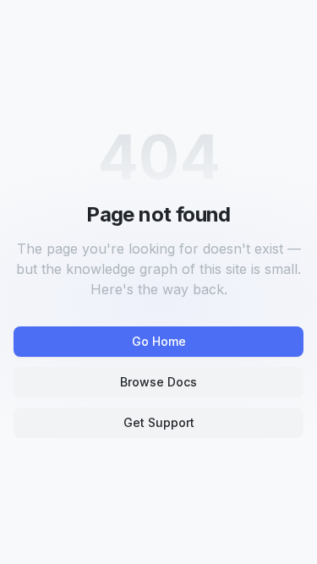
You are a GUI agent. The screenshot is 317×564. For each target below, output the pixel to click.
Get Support (158, 422)
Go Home (159, 341)
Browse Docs (158, 382)
